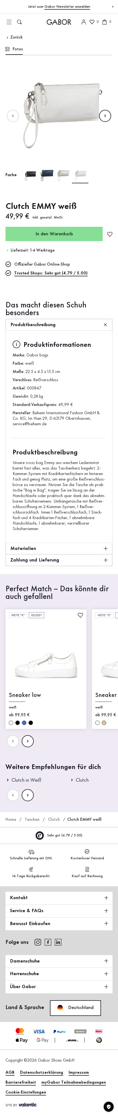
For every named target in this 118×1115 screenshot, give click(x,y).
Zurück (16, 37)
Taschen (32, 820)
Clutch (54, 820)
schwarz (17, 722)
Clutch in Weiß (26, 780)
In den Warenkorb (54, 234)
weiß (11, 722)
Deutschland (80, 1007)
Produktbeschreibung (33, 325)
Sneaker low (25, 695)
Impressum (79, 1073)
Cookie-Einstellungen (25, 1092)
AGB (10, 1073)
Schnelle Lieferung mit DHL (31, 858)
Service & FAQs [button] (26, 911)
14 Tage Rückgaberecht (31, 876)
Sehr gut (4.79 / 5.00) (64, 835)
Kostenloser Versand (87, 858)
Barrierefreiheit (20, 1082)
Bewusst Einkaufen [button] (30, 924)
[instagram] (37, 942)
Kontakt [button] (19, 898)
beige (104, 722)
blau (24, 722)
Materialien (23, 548)
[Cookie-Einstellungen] (109, 1107)
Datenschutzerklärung (41, 1073)
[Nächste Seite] (105, 116)
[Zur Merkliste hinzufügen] (110, 234)
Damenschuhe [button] (25, 961)
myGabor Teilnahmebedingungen (73, 1082)
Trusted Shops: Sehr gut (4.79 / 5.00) (51, 273)
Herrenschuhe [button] (24, 974)
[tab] (14, 49)
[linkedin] (58, 942)
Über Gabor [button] (23, 987)
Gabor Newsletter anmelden (67, 6)
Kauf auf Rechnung (87, 876)
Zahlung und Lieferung (34, 560)
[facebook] (48, 942)
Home (10, 820)
